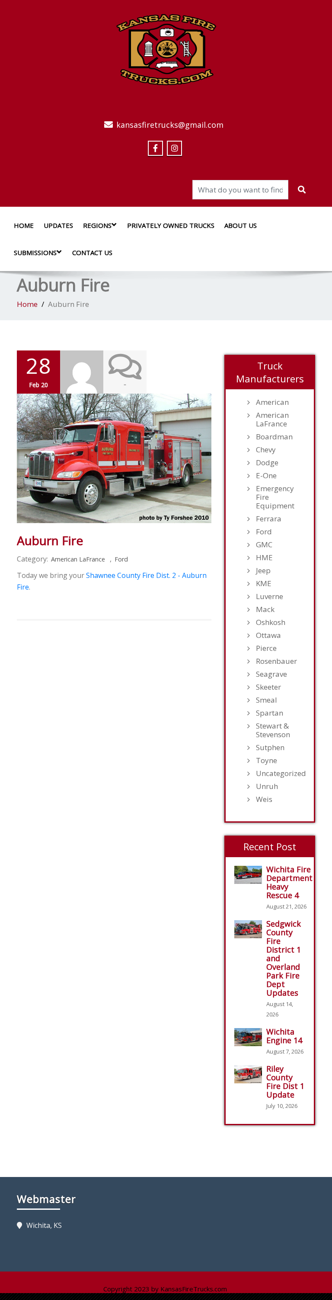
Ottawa (268, 635)
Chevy (266, 449)
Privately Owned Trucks (170, 225)
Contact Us (92, 252)
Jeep (263, 570)
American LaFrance (78, 559)
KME (263, 583)
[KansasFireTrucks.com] (166, 47)
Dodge (267, 462)
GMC (264, 544)
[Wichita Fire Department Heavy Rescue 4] (250, 875)
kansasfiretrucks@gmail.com (169, 125)
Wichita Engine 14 (284, 1035)
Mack (265, 609)
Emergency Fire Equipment (275, 497)
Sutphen (270, 747)
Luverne (269, 596)
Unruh (267, 786)
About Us (240, 225)
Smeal (266, 700)
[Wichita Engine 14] (250, 1037)
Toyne (266, 760)
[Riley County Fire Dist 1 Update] (250, 1074)
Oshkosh (270, 622)
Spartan (269, 713)
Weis (264, 799)
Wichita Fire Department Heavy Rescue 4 (289, 882)
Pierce (266, 648)
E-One (266, 475)
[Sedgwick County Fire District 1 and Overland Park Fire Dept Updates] (250, 929)
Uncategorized (280, 773)
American (272, 402)
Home (24, 225)
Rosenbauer (276, 661)
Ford (121, 559)
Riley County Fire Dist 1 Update (285, 1081)
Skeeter (268, 687)
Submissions (35, 252)
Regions (97, 225)
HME (264, 557)
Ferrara (268, 518)
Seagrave (271, 674)
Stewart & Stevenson (273, 730)
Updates (58, 225)
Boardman (274, 436)
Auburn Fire (50, 540)
